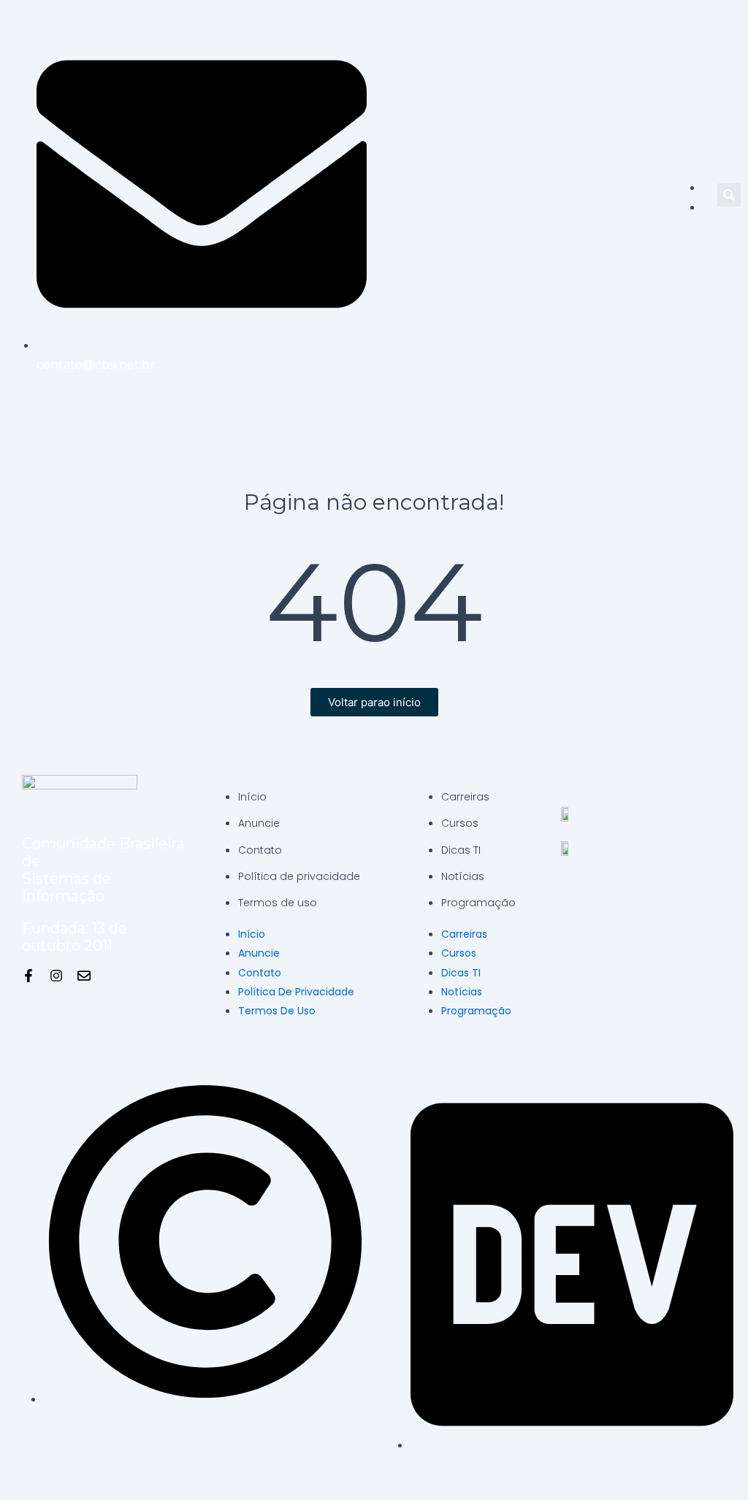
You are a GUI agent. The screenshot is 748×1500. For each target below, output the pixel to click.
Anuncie (259, 823)
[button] (729, 195)
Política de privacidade (299, 876)
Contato (260, 850)
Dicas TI (461, 850)
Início (252, 796)
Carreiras (465, 796)
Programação (478, 902)
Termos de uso (277, 902)
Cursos (459, 823)
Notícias (462, 876)
